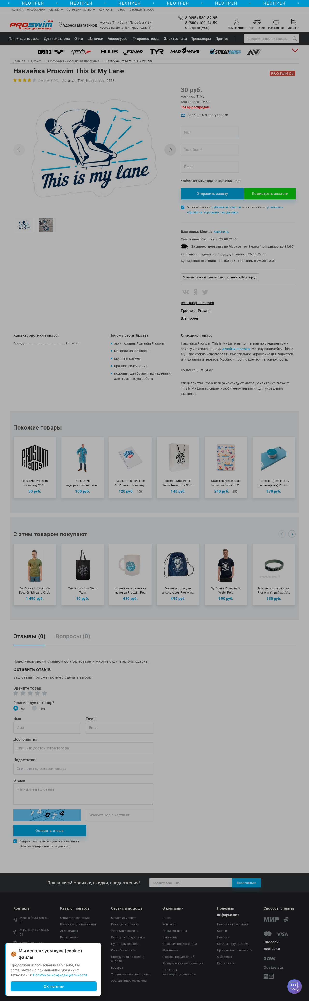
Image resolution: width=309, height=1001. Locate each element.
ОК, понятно (54, 986)
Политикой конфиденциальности (60, 975)
